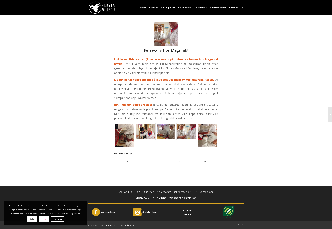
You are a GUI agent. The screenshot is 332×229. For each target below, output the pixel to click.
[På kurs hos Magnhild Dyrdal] (166, 34)
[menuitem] (142, 7)
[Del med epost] (205, 161)
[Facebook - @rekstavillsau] (104, 212)
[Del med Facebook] (127, 161)
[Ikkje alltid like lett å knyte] (207, 135)
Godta (32, 219)
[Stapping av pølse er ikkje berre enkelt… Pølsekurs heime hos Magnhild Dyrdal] (166, 135)
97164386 (191, 197)
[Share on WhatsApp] (179, 161)
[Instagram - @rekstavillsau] (145, 212)
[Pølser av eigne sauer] (330, 114)
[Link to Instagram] (242, 224)
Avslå (44, 219)
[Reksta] (102, 7)
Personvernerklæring (112, 225)
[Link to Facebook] (239, 224)
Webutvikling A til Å (127, 225)
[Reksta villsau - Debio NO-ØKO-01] (228, 212)
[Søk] (241, 7)
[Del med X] (153, 161)
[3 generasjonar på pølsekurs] (145, 135)
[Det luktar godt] (124, 135)
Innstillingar (57, 219)
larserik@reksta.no (171, 197)
